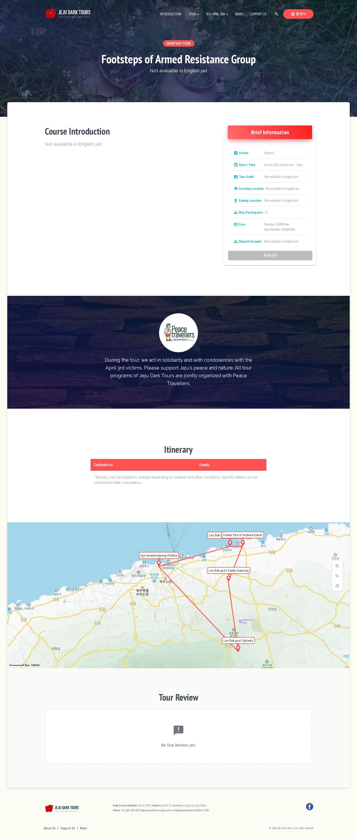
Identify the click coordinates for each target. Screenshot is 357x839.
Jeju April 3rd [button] (215, 14)
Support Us (258, 14)
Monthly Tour (178, 43)
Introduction (170, 14)
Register (270, 255)
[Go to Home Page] (68, 12)
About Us (50, 828)
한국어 (302, 13)
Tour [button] (192, 14)
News (239, 14)
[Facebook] (309, 806)
